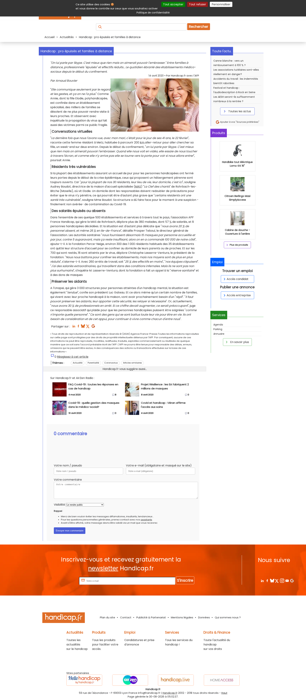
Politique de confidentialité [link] (153, 12)
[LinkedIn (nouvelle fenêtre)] (74, 327)
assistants (146, 519)
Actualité (77, 362)
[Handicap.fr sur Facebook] (267, 581)
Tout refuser (197, 4)
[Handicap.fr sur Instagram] (282, 581)
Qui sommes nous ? (228, 617)
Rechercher (198, 26)
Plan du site (107, 617)
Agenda (218, 324)
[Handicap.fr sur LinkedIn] (262, 581)
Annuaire (218, 334)
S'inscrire (185, 580)
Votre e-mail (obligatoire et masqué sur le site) (159, 465)
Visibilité (59, 505)
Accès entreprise (239, 295)
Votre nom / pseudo (68, 465)
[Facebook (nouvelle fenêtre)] (78, 327)
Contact (125, 617)
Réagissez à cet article (72, 357)
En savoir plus (239, 342)
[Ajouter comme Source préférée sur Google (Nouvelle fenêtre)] (292, 581)
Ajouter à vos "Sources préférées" (239, 121)
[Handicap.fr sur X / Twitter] (277, 581)
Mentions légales (182, 617)
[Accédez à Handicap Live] (176, 680)
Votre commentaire (68, 480)
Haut (224, 693)
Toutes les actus (239, 111)
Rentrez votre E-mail (64, 581)
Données (204, 617)
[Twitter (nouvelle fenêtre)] (88, 327)
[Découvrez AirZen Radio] (130, 680)
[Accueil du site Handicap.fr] (63, 618)
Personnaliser (221, 4)
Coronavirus (111, 362)
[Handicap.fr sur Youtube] (287, 581)
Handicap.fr (170, 693)
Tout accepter (173, 4)
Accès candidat (237, 279)
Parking (217, 329)
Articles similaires (132, 362)
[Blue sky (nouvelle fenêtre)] (83, 327)
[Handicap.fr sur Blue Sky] (272, 581)
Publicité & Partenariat (151, 617)
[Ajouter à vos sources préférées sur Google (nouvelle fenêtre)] (93, 327)
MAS (138, 187)
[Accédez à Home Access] (222, 680)
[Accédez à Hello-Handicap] (84, 680)
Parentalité (93, 362)
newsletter (103, 568)
